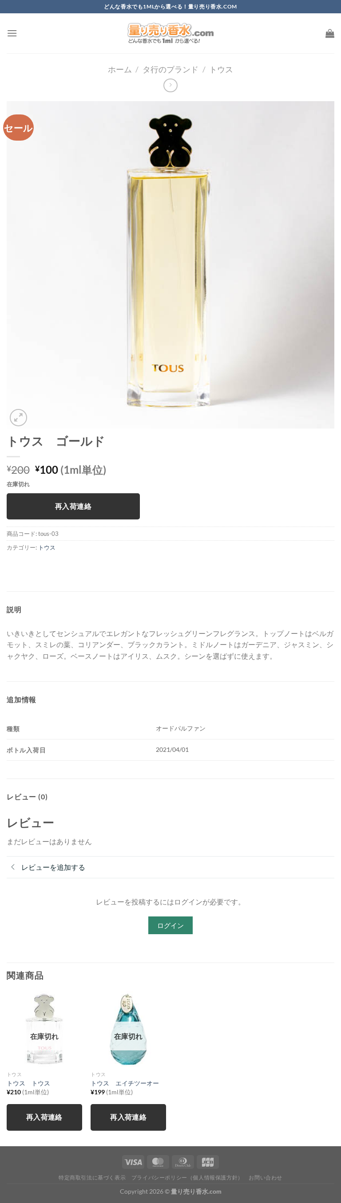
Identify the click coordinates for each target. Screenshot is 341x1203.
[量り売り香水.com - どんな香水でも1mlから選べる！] (170, 33)
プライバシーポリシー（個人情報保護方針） (187, 1177)
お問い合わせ (265, 1177)
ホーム (120, 69)
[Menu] (12, 33)
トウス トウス (28, 1083)
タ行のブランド (170, 69)
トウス (221, 69)
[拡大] (18, 417)
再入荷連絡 (73, 506)
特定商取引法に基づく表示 (92, 1177)
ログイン (170, 925)
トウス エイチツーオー (125, 1083)
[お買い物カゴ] (329, 33)
